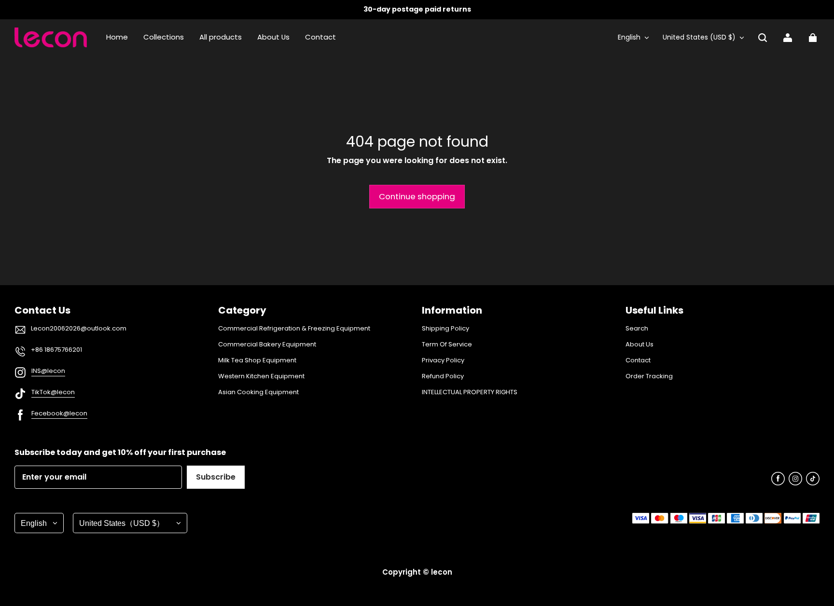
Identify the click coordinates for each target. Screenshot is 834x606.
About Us (639, 344)
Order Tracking (649, 376)
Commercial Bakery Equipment (267, 344)
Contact (638, 360)
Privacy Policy (443, 360)
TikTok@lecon (53, 392)
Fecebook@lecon (59, 413)
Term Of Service (447, 344)
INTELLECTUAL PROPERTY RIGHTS (469, 392)
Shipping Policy (445, 328)
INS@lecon (48, 370)
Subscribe (216, 476)
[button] (762, 37)
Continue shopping (417, 196)
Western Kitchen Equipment (261, 376)
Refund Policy (443, 376)
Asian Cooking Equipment (258, 392)
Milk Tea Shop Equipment (257, 360)
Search (637, 328)
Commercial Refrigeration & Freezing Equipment (294, 328)
